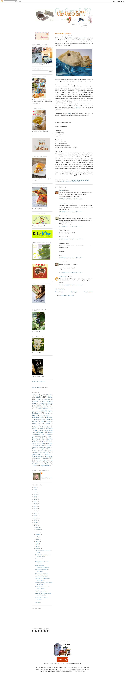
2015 (35, 513)
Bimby (38, 397)
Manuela (61, 190)
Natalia (72, 38)
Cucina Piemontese (43, 408)
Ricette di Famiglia (38, 449)
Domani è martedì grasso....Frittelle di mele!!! (42, 566)
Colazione (35, 401)
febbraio (38, 548)
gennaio (38, 602)
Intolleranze (35, 427)
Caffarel (38, 399)
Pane (44, 436)
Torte (50, 458)
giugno (38, 539)
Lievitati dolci (49, 428)
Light (63, 181)
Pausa (49, 436)
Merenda (40, 432)
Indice (42, 425)
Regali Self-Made (39, 445)
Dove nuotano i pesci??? (63, 33)
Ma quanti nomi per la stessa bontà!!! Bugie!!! (42, 579)
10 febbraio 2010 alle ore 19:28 (70, 211)
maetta (61, 261)
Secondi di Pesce (75, 181)
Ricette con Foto (36, 387)
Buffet (50, 397)
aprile (37, 544)
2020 (35, 501)
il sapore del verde (63, 203)
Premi (33, 443)
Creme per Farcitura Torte (39, 407)
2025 (35, 489)
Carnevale (47, 399)
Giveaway (49, 421)
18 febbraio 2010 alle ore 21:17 (70, 285)
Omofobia (39, 436)
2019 (35, 504)
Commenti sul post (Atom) (67, 295)
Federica (61, 216)
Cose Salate (46, 405)
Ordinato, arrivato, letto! (41, 591)
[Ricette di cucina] (62, 661)
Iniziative (48, 425)
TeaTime (44, 458)
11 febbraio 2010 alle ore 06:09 (70, 226)
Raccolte (50, 443)
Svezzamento (37, 458)
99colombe (34, 395)
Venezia (47, 464)
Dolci (34, 415)
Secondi (47, 454)
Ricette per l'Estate (43, 450)
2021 (35, 499)
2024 (35, 492)
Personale (35, 438)
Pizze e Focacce (46, 442)
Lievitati (41, 428)
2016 (35, 511)
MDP (41, 430)
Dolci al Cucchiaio (45, 415)
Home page (74, 292)
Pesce (67, 181)
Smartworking (49, 456)
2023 (35, 494)
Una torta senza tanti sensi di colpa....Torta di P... (42, 587)
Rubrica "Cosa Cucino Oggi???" (42, 452)
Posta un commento (60, 289)
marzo (37, 546)
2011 (35, 523)
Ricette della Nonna (44, 447)
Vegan (47, 462)
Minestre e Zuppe (39, 434)
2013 (35, 518)
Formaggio (49, 417)
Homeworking (35, 425)
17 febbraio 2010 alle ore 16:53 (70, 257)
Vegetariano (35, 464)
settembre (38, 534)
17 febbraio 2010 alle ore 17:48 (70, 272)
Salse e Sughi (36, 454)
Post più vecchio (88, 292)
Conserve (42, 403)
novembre (38, 529)
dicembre (38, 527)
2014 (35, 515)
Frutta (42, 421)
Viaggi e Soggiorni (44, 465)
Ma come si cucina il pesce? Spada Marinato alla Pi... (43, 583)
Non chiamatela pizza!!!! (41, 576)
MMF (33, 436)
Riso (51, 451)
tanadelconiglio (63, 276)
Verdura (34, 465)
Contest (50, 403)
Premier (38, 443)
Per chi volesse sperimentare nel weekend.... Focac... (43, 555)
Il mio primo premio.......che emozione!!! (42, 562)
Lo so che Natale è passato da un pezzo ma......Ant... (43, 594)
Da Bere (48, 413)
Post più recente (59, 292)
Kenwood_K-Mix (46, 426)
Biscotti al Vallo (39, 559)
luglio (37, 537)
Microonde (50, 432)
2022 (35, 497)
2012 (35, 520)
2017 (35, 508)
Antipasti (41, 395)
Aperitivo (49, 395)
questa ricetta (82, 38)
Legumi (34, 428)
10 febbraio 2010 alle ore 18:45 (70, 199)
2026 (35, 487)
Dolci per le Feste (37, 417)
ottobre (38, 532)
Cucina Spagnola (35, 411)
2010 (35, 525)
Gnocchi (48, 423)
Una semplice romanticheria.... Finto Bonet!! (42, 570)
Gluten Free (36, 423)
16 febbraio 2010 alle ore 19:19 (70, 239)
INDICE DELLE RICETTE (38, 381)
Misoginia (49, 434)
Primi (43, 443)
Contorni (37, 405)
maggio (38, 541)
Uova (40, 462)
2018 (35, 506)
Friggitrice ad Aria (40, 419)
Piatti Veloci (42, 440)
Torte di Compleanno (41, 460)
